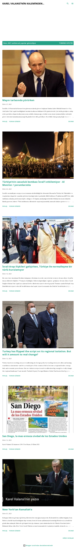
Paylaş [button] (4, 121)
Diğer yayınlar (68, 538)
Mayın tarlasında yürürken (18, 100)
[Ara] (67, 3)
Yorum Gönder (14, 121)
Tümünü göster (66, 43)
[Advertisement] (38, 24)
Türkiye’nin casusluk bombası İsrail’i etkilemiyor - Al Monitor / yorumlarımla (33, 183)
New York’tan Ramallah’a (17, 509)
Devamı (71, 121)
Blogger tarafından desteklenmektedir (39, 545)
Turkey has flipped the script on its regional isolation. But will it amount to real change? (36, 353)
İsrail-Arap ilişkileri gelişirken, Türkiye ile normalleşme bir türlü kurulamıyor (37, 268)
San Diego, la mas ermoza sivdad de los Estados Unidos (34, 436)
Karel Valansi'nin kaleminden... (23, 3)
